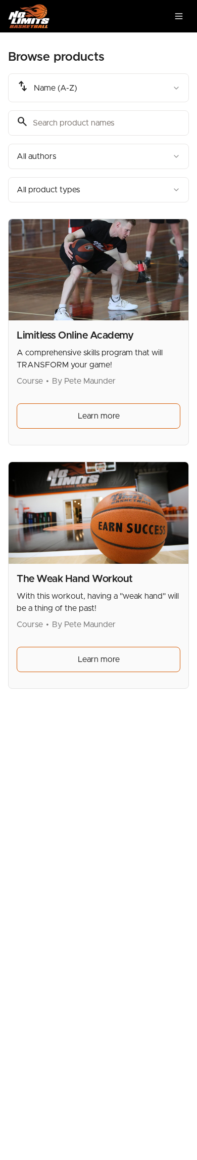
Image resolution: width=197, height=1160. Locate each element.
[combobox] (98, 87)
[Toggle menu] (179, 16)
